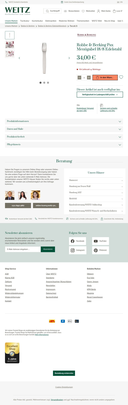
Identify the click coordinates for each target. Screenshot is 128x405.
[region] (38, 58)
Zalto (89, 301)
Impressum (50, 289)
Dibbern (90, 274)
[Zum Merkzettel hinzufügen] (121, 78)
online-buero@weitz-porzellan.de (47, 206)
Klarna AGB (9, 278)
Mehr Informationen (42, 335)
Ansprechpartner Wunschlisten (58, 282)
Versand (8, 286)
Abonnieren (47, 249)
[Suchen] (46, 11)
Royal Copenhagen (95, 297)
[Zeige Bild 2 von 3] (44, 83)
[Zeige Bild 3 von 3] (48, 83)
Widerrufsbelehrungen (14, 293)
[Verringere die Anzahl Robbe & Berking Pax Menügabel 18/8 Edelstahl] (79, 77)
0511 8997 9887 (18, 206)
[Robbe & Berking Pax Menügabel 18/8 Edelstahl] (44, 58)
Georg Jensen (92, 282)
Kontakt (8, 301)
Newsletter (50, 286)
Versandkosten (57, 400)
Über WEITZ (51, 274)
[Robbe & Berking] (87, 35)
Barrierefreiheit (52, 297)
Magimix (90, 293)
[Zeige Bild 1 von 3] (41, 83)
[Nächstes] (69, 58)
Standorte (50, 278)
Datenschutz (51, 293)
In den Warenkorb (109, 77)
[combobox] (55, 11)
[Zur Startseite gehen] (23, 11)
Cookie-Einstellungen (64, 387)
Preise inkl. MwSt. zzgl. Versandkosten (90, 63)
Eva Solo (90, 278)
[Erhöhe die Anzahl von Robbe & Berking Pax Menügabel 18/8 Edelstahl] (89, 77)
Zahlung (8, 282)
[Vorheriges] (19, 58)
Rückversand (10, 289)
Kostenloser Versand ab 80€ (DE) (20, 219)
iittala (89, 286)
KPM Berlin (91, 289)
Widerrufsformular (12, 297)
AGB (6, 274)
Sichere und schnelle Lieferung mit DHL (84, 219)
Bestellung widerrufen (64, 373)
